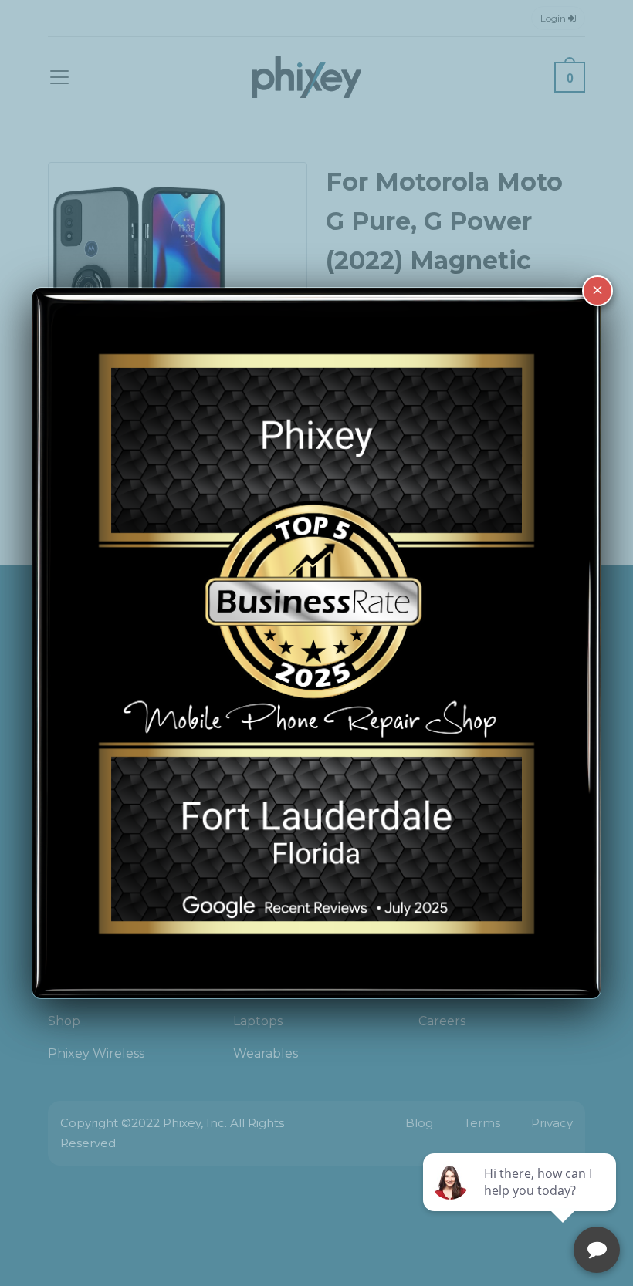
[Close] (597, 290)
